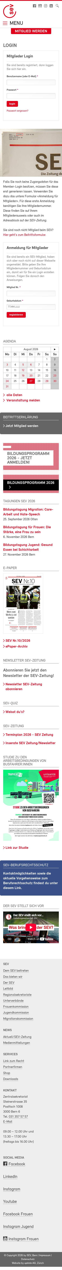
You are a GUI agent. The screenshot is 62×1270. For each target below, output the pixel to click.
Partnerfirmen (12, 1067)
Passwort (11, 90)
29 (46, 381)
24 (7, 381)
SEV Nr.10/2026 (18, 641)
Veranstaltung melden (23, 400)
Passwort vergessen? (17, 111)
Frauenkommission (16, 1006)
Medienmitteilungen (16, 1043)
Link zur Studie (17, 848)
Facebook (17, 1164)
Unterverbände (13, 1000)
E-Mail (7, 1121)
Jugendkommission (16, 1012)
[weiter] (55, 349)
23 (54, 375)
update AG (30, 1263)
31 (7, 386)
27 (31, 381)
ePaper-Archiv (17, 647)
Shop (6, 1073)
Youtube (10, 1202)
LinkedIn (10, 1177)
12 (23, 370)
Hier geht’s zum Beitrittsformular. (24, 235)
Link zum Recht (13, 1061)
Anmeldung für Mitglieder (27, 248)
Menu (15, 23)
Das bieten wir (12, 977)
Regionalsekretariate (17, 995)
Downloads (10, 1079)
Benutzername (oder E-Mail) (21, 76)
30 (54, 381)
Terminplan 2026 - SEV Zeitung (29, 735)
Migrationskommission (18, 1019)
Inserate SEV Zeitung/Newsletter (30, 743)
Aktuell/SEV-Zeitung (17, 1037)
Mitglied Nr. (13, 287)
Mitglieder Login (20, 56)
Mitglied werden (31, 31)
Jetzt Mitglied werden (22, 426)
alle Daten (14, 395)
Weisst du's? (15, 712)
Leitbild (8, 988)
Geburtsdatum (14, 301)
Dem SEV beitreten (16, 970)
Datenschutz (27, 1259)
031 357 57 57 (18, 1116)
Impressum (44, 1255)
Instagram (11, 1189)
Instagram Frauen (24, 1239)
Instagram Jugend (18, 1227)
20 (31, 375)
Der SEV (8, 982)
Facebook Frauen (18, 1214)
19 (23, 375)
